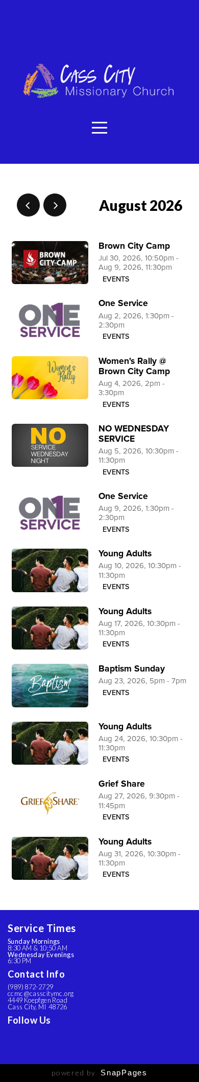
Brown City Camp (134, 246)
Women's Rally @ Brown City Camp (134, 366)
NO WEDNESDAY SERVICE (133, 433)
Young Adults (125, 553)
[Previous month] (28, 205)
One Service (123, 303)
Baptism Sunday (131, 668)
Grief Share (121, 783)
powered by (99, 1072)
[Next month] (54, 205)
